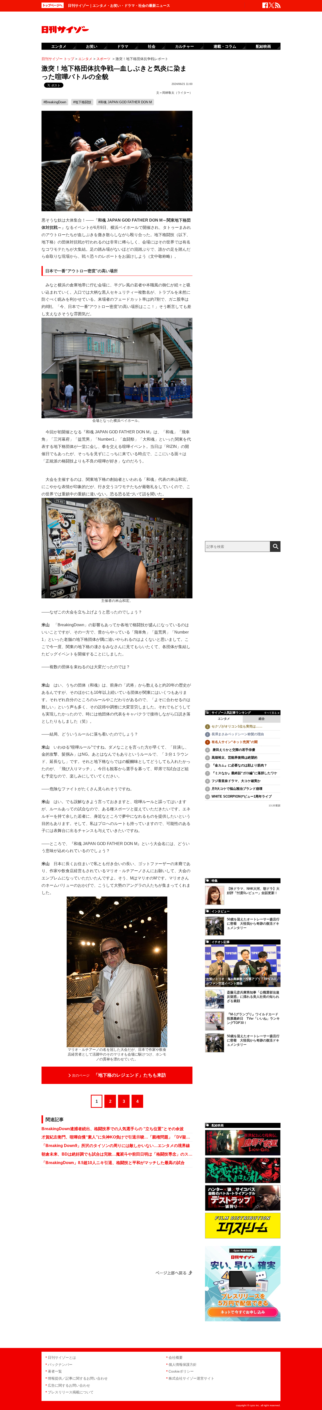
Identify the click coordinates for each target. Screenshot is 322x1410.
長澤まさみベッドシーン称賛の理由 (238, 734)
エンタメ (224, 718)
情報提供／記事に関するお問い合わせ (78, 1378)
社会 (151, 46)
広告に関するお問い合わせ (69, 1385)
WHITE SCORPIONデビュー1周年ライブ (242, 796)
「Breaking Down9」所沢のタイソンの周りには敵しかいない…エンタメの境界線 (116, 1145)
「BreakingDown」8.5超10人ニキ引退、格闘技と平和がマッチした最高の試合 (113, 1163)
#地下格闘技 (82, 102)
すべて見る (270, 712)
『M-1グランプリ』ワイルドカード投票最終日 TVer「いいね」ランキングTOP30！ (253, 1018)
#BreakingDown (55, 102)
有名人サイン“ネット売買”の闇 (235, 742)
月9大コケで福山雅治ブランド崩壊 (237, 789)
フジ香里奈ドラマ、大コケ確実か (236, 781)
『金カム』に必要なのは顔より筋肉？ (239, 765)
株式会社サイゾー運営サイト (191, 1378)
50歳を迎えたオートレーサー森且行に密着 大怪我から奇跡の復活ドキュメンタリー (253, 923)
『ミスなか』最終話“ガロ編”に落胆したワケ (244, 773)
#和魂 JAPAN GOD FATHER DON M (125, 102)
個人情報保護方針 (183, 1365)
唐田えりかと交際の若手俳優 (233, 750)
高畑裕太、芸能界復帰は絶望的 (234, 757)
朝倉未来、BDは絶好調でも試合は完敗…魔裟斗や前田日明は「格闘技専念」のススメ (117, 1154)
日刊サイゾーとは (62, 1357)
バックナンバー (60, 1365)
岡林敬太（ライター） (177, 92)
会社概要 (176, 1357)
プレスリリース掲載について (71, 1392)
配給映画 (263, 46)
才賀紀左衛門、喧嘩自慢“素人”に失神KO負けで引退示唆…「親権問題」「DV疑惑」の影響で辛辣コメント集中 (117, 1137)
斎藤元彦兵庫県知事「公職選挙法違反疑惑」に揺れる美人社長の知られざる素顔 (253, 996)
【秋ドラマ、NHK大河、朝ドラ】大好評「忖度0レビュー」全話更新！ (253, 891)
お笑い (91, 46)
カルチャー (184, 46)
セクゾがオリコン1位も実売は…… (237, 726)
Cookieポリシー (181, 1371)
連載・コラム (225, 46)
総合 (262, 718)
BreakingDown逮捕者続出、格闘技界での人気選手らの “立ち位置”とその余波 (113, 1129)
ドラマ (122, 46)
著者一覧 (55, 1371)
